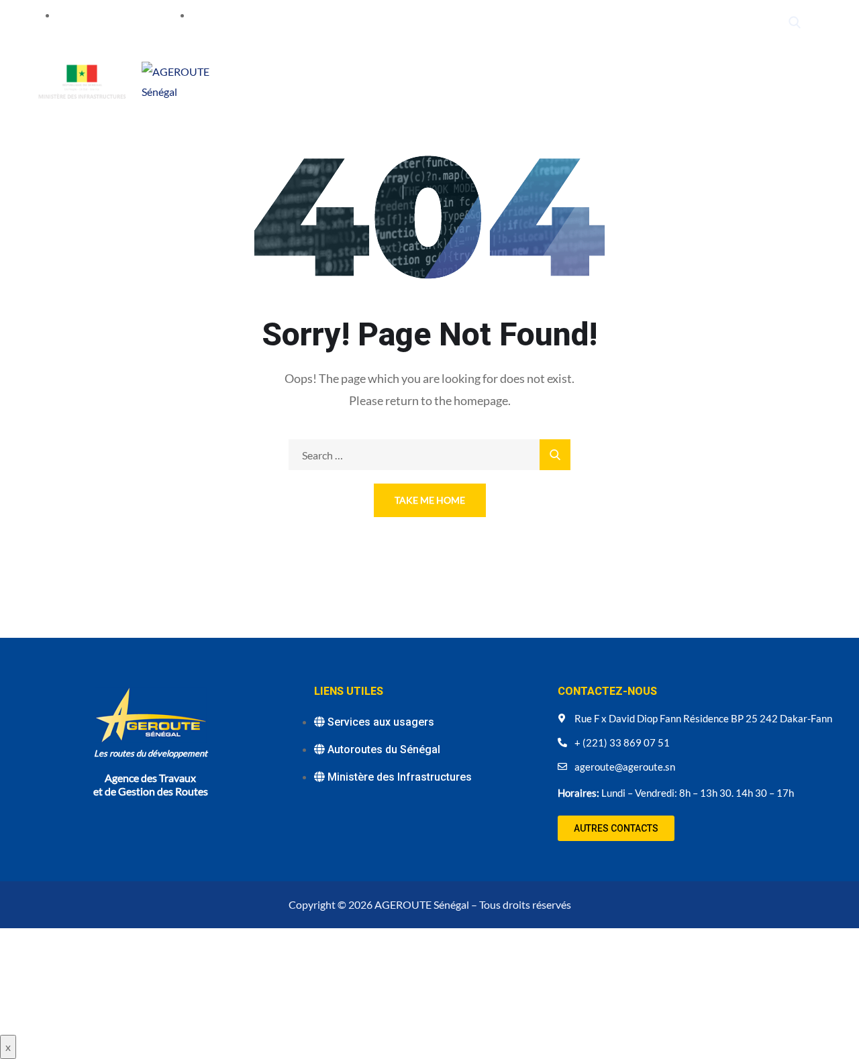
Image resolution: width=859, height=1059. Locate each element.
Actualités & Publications (520, 80)
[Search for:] (429, 455)
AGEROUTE (290, 80)
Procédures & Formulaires (315, 96)
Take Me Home (430, 500)
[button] (616, 828)
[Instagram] (745, 22)
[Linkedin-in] (720, 22)
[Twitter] (668, 22)
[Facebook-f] (694, 22)
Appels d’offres (635, 80)
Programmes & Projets (385, 80)
